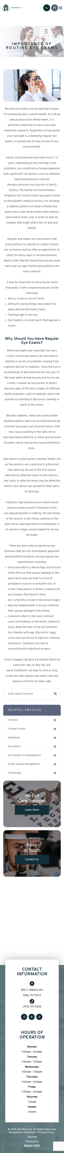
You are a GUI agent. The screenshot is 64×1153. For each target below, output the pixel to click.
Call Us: (46, 7)
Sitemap (32, 1137)
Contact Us (32, 859)
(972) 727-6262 (32, 1006)
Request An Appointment (54, 7)
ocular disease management (24, 764)
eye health (14, 746)
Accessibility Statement (22, 1132)
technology (14, 773)
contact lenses (16, 728)
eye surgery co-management (24, 755)
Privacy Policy (46, 1132)
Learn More (32, 810)
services (13, 720)
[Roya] (32, 1146)
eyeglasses (14, 737)
